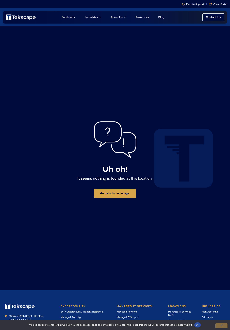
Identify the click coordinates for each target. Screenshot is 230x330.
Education (207, 317)
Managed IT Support (128, 317)
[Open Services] (74, 17)
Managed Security (71, 317)
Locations (177, 306)
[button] (193, 4)
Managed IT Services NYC (179, 313)
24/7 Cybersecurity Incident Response (82, 311)
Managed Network (127, 311)
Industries (211, 306)
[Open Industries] (100, 17)
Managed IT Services (134, 306)
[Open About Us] (124, 17)
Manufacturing (210, 311)
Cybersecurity (73, 306)
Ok (197, 324)
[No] (221, 325)
